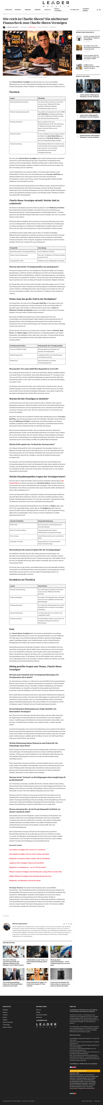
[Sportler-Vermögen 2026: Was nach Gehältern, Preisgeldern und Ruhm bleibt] (79, 38)
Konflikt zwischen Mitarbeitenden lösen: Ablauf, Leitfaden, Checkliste (91, 66)
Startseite (8, 9)
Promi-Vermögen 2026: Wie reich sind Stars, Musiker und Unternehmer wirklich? (91, 57)
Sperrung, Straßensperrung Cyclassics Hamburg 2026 (84, 1076)
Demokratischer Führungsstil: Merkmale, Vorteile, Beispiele (90, 136)
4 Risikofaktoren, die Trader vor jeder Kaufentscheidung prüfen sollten (37, 961)
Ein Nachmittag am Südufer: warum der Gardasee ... (83, 1081)
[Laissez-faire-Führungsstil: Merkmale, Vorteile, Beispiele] (88, 106)
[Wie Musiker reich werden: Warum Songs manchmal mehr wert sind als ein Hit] (79, 47)
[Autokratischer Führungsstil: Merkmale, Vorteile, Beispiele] (88, 86)
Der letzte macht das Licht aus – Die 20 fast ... (82, 1086)
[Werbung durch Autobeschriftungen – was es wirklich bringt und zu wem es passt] (61, 952)
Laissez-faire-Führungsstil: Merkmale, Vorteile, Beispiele (89, 116)
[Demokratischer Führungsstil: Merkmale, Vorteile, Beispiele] (88, 126)
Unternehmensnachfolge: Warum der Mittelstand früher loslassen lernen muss (13, 984)
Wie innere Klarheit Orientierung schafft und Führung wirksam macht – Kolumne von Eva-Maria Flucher (13, 962)
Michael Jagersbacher (13, 27)
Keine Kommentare (43, 27)
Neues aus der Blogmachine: (78, 1071)
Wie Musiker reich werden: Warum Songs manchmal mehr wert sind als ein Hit (92, 47)
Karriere (37, 9)
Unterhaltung (32, 27)
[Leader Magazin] (51, 4)
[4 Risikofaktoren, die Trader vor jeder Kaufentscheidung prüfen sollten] (37, 952)
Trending (6, 915)
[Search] (97, 10)
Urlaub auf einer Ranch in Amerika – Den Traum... (82, 1085)
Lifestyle (47, 9)
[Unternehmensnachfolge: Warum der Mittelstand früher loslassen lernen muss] (13, 974)
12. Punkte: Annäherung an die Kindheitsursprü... (82, 1079)
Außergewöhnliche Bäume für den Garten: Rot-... (82, 1074)
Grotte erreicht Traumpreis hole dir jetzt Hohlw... (82, 1088)
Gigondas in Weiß (74, 1073)
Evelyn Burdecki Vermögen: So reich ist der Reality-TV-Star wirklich (37, 984)
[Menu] (100, 10)
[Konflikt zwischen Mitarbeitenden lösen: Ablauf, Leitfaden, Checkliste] (79, 66)
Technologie (74, 9)
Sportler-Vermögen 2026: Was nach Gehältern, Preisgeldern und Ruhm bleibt (92, 38)
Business (18, 9)
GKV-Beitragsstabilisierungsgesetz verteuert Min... (83, 1083)
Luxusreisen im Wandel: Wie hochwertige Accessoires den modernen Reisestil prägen (60, 984)
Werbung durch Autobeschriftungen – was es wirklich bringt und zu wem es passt (60, 962)
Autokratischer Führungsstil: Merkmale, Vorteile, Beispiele (89, 95)
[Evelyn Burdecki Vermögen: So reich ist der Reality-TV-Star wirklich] (37, 974)
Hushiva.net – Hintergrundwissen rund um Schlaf (82, 1078)
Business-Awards (86, 9)
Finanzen (28, 9)
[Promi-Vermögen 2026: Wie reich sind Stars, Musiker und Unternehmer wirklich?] (79, 57)
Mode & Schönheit (58, 9)
